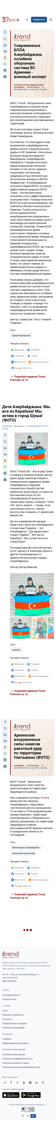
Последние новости (11, 995)
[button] (5, 32)
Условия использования (13, 1054)
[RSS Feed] (42, 1082)
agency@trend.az (9, 981)
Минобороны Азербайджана (25, 847)
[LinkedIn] (36, 1082)
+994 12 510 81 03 (9, 978)
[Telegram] (30, 1082)
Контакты (7, 1019)
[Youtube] (23, 1082)
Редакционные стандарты (14, 1023)
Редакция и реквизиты (13, 1015)
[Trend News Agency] (10, 954)
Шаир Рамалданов (21, 335)
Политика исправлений (13, 1027)
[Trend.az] (10, 19)
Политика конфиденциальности (17, 1059)
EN (23, 1116)
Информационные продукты (15, 1043)
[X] (17, 1082)
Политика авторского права (15, 1063)
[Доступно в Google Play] (31, 1095)
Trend (43, 797)
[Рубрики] (51, 20)
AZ (28, 1116)
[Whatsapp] (4, 1082)
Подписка (7, 1039)
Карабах (16, 650)
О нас (4, 1010)
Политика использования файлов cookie (21, 1067)
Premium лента (9, 999)
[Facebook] (11, 1082)
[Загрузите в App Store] (11, 1095)
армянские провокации (23, 853)
